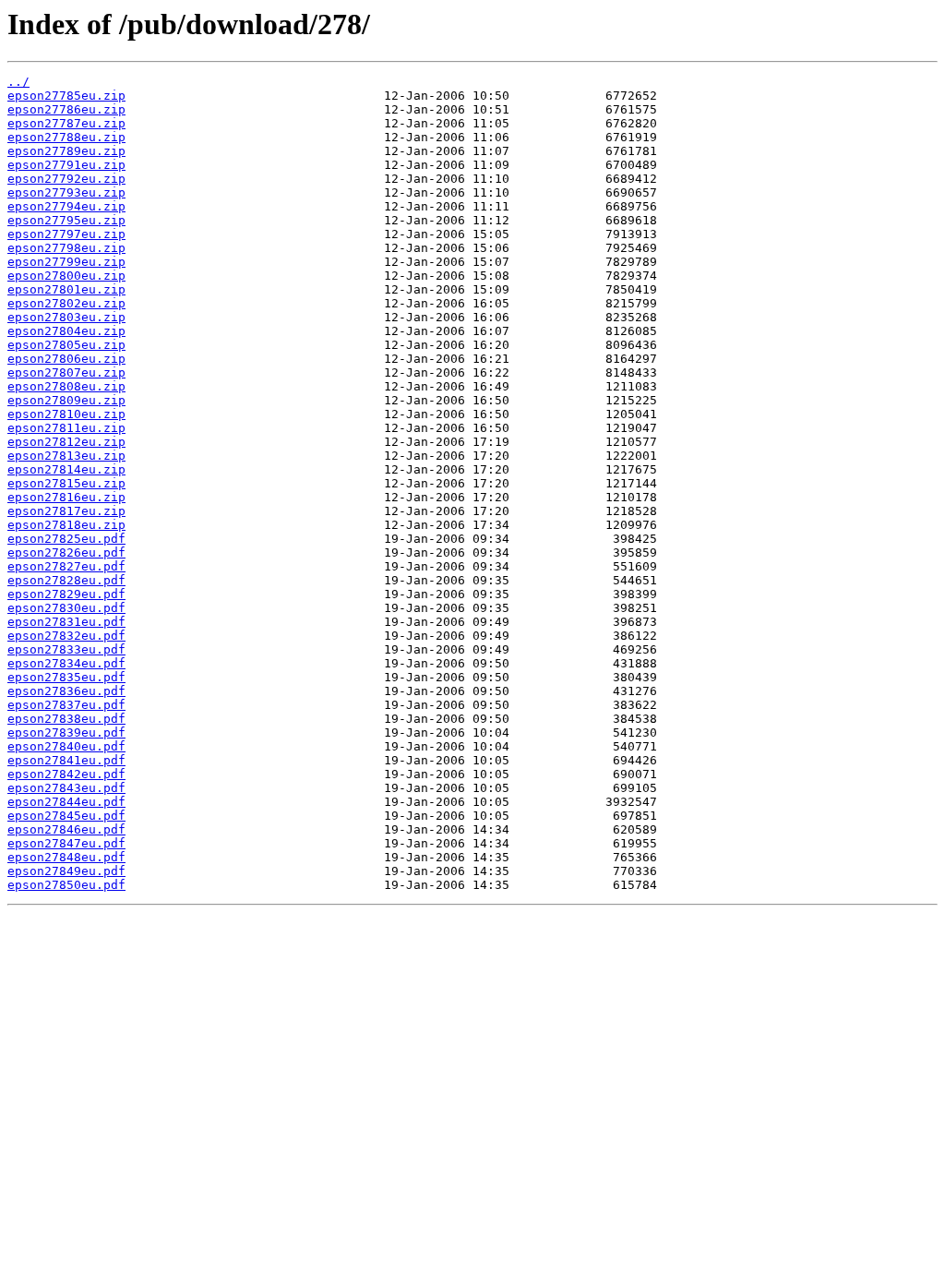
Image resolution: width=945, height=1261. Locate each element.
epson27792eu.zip (66, 179)
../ (18, 82)
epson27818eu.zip (66, 525)
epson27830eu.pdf (66, 608)
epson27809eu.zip (66, 400)
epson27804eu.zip (66, 331)
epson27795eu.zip (66, 220)
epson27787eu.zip (66, 123)
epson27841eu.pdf (66, 760)
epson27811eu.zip (66, 428)
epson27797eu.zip (66, 234)
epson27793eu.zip (66, 192)
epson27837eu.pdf (66, 705)
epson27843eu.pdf (66, 788)
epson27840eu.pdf (66, 746)
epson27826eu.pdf (66, 552)
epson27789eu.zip (66, 151)
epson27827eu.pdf (66, 566)
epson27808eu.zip (66, 386)
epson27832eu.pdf (66, 636)
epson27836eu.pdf (66, 691)
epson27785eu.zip (66, 95)
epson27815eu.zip (66, 483)
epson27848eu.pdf (66, 857)
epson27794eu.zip (66, 206)
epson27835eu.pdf (66, 677)
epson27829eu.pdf (66, 594)
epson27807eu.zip (66, 372)
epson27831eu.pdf (66, 622)
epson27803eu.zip (66, 317)
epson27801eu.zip (66, 289)
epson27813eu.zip (66, 455)
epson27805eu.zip (66, 345)
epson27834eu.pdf (66, 663)
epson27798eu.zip (66, 248)
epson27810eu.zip (66, 414)
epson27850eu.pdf (66, 885)
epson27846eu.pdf (66, 829)
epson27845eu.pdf (66, 816)
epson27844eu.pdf (66, 802)
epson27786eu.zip (66, 109)
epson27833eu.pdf (66, 649)
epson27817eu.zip (66, 511)
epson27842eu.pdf (66, 774)
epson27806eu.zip (66, 359)
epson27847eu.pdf (66, 843)
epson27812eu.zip (66, 442)
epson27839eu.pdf (66, 732)
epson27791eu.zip (66, 165)
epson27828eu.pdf (66, 580)
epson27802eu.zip (66, 303)
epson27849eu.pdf (66, 871)
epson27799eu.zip (66, 262)
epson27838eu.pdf (66, 719)
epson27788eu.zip (66, 137)
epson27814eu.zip (66, 469)
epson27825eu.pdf (66, 539)
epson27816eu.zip (66, 497)
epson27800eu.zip (66, 275)
